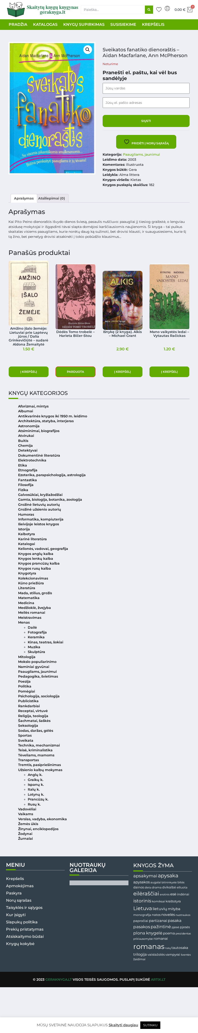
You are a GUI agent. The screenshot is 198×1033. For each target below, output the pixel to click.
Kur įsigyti (16, 915)
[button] (87, 49)
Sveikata (25, 740)
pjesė (175, 927)
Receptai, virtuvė (33, 711)
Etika (22, 465)
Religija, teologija (33, 716)
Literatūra (26, 588)
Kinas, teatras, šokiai (45, 642)
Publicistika (28, 701)
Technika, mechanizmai (39, 745)
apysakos (141, 882)
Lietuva (142, 908)
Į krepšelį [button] (28, 371)
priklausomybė (143, 938)
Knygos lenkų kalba (35, 558)
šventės (186, 954)
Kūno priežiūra (31, 583)
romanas (148, 946)
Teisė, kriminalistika (35, 750)
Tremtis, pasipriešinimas (39, 765)
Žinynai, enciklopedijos (38, 829)
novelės (168, 915)
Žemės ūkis (28, 824)
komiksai (158, 901)
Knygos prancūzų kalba (39, 563)
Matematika (29, 598)
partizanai (158, 921)
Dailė (32, 627)
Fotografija (37, 632)
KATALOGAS (45, 24)
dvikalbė (169, 887)
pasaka (174, 920)
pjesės (185, 927)
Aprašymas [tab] (24, 198)
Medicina (26, 603)
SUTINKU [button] (150, 1025)
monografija (142, 915)
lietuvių (160, 908)
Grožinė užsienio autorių (39, 509)
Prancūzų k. (38, 799)
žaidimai (139, 959)
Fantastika (27, 480)
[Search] (149, 10)
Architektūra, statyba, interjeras (46, 421)
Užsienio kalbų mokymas (40, 770)
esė (173, 894)
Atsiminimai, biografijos (38, 431)
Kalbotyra (26, 534)
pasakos (141, 926)
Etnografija (27, 470)
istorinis (142, 901)
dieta (148, 887)
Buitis (23, 441)
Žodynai (25, 834)
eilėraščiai (146, 893)
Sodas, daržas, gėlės (35, 731)
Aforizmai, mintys (33, 406)
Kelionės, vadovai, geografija (43, 549)
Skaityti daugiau (123, 1025)
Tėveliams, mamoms (36, 755)
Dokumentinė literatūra (39, 455)
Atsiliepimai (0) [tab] (51, 198)
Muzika (34, 647)
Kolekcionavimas (33, 578)
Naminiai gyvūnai (33, 667)
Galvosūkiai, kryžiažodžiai (40, 495)
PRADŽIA (18, 24)
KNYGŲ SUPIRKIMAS (84, 24)
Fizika (23, 490)
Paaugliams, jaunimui (141, 154)
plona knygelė (147, 933)
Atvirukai (26, 436)
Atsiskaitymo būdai (25, 936)
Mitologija (26, 657)
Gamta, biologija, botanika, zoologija (50, 499)
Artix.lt (158, 979)
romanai (161, 938)
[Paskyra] (167, 8)
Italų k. (34, 789)
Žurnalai (25, 838)
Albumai (25, 411)
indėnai (183, 894)
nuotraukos (183, 915)
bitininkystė (169, 882)
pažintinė (161, 926)
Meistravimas (29, 618)
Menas (24, 622)
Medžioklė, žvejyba (34, 608)
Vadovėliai (27, 809)
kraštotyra (173, 901)
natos (156, 915)
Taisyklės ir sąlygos (24, 907)
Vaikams (25, 814)
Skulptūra (36, 652)
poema (169, 933)
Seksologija (28, 725)
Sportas (25, 735)
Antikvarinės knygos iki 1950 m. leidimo (52, 416)
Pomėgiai (26, 691)
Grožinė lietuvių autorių (39, 505)
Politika (24, 686)
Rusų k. (34, 804)
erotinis (165, 894)
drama (157, 887)
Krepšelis (15, 878)
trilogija (140, 954)
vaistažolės (156, 954)
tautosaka (179, 948)
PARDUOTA (75, 371)
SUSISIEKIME (123, 24)
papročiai (140, 921)
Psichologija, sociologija (39, 696)
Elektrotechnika (32, 460)
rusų (168, 948)
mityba (174, 908)
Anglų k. (35, 775)
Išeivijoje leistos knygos (38, 524)
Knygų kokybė (20, 943)
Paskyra (14, 893)
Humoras (26, 514)
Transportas (28, 760)
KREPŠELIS (153, 24)
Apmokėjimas (20, 886)
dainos (138, 887)
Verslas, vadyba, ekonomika (42, 819)
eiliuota (182, 887)
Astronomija (29, 426)
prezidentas (183, 933)
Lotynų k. (36, 794)
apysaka (168, 875)
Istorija (24, 529)
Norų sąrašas (18, 900)
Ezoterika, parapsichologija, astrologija (52, 475)
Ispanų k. (36, 784)
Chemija (25, 445)
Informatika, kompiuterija (41, 519)
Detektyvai (27, 450)
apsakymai (145, 876)
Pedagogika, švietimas (38, 676)
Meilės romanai (31, 612)
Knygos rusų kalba (34, 568)
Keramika (36, 637)
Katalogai (26, 544)
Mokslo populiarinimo (37, 662)
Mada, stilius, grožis (35, 593)
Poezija (24, 681)
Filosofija (26, 485)
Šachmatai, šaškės (34, 721)
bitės (180, 882)
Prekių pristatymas (24, 929)
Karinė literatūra (32, 539)
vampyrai (172, 954)
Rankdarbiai (29, 706)
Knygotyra (27, 573)
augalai (155, 882)
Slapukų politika (22, 922)
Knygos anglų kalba (35, 554)
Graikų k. (35, 780)
